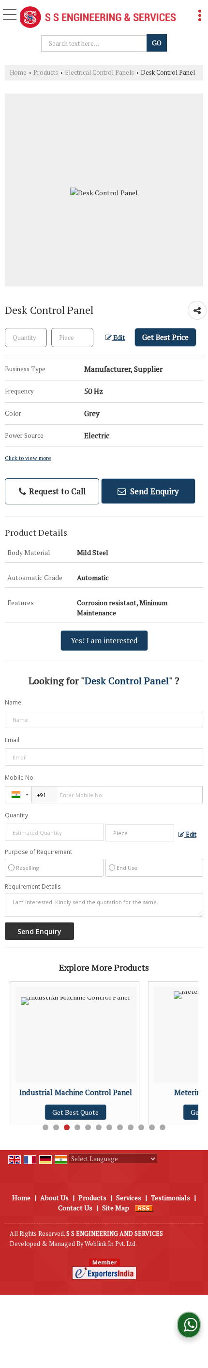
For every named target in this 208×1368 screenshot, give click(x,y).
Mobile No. (20, 777)
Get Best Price (165, 337)
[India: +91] (18, 794)
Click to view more (28, 457)
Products (45, 72)
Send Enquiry (153, 491)
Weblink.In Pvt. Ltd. (111, 1244)
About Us (54, 1197)
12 (162, 1127)
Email (12, 740)
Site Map (115, 1207)
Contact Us (75, 1207)
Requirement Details (32, 886)
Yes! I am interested (104, 640)
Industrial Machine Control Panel (75, 1092)
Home (18, 72)
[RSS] (144, 1207)
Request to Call (56, 491)
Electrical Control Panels (99, 72)
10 (141, 1127)
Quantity (16, 815)
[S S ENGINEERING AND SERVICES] (98, 17)
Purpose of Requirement (38, 852)
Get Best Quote (75, 1112)
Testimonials (170, 1197)
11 (152, 1127)
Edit (118, 337)
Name (13, 702)
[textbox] (95, 43)
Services (128, 1197)
